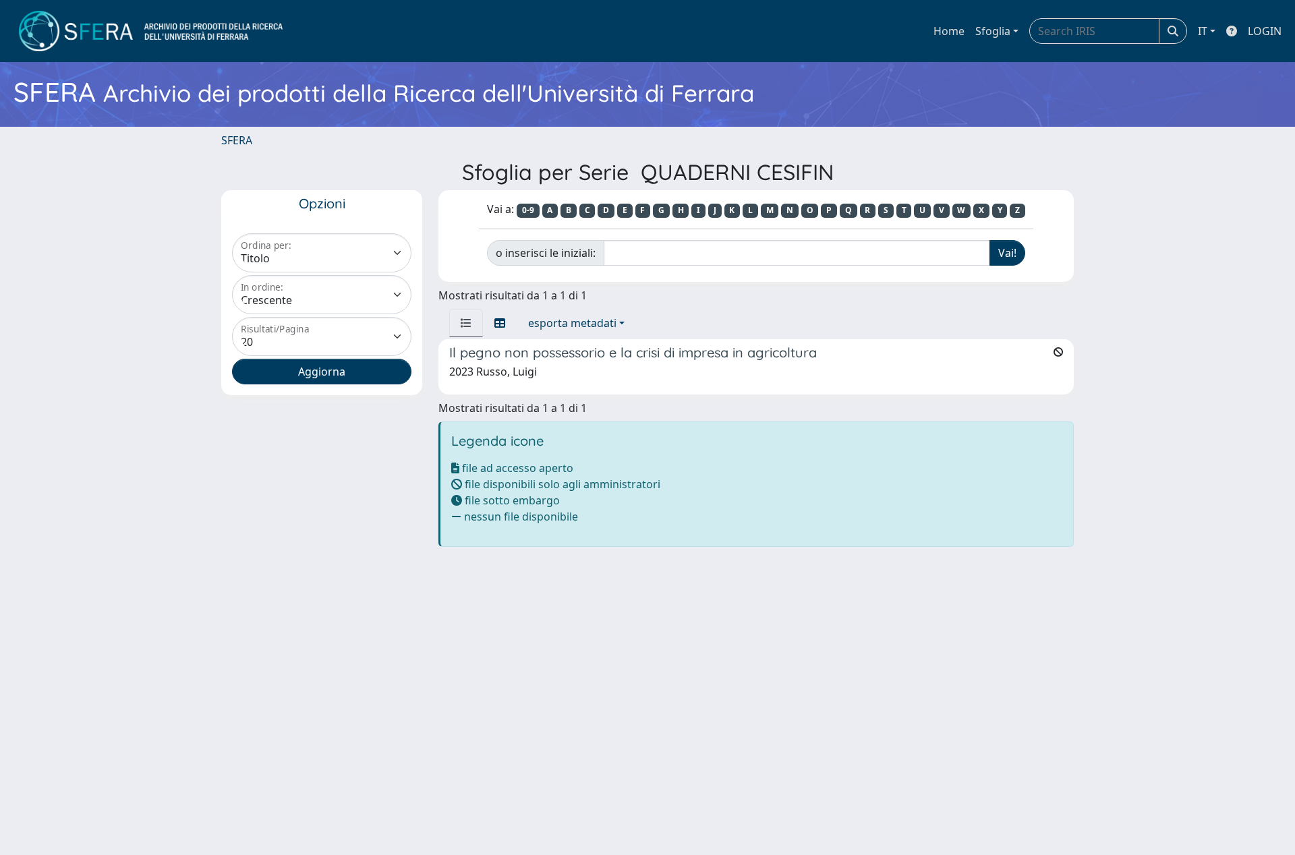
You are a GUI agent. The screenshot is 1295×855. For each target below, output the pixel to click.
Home (949, 31)
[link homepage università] (150, 31)
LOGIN (1265, 31)
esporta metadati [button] (572, 323)
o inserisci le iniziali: (546, 252)
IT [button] (1202, 31)
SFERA (236, 140)
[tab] (466, 323)
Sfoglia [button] (992, 31)
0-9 (528, 210)
